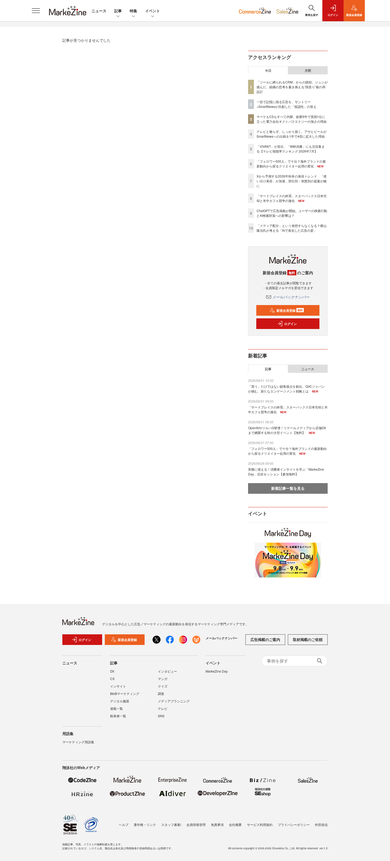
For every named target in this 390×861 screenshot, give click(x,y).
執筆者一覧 (118, 716)
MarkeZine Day (217, 671)
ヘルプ (123, 824)
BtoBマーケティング (124, 693)
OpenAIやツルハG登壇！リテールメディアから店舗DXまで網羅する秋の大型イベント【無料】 (287, 430)
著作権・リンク (145, 824)
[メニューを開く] (35, 10)
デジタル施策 (119, 701)
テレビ (162, 708)
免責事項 (217, 824)
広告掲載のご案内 (265, 639)
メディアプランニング (174, 701)
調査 (161, 693)
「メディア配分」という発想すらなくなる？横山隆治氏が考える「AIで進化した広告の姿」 (292, 228)
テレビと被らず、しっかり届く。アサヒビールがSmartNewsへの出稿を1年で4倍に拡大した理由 (292, 133)
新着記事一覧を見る (288, 488)
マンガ (162, 678)
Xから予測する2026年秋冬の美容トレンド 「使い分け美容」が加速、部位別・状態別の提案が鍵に (292, 181)
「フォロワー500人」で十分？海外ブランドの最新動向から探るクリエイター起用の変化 (291, 163)
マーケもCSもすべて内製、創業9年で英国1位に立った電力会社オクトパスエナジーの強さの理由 (292, 119)
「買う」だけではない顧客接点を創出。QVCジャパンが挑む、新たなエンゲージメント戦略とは (286, 388)
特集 (133, 10)
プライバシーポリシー (294, 824)
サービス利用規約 (259, 824)
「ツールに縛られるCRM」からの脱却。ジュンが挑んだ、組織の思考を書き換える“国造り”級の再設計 (292, 87)
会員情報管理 (196, 824)
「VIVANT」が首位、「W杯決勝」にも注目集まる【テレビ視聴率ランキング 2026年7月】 (291, 148)
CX (112, 678)
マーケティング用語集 (78, 742)
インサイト (118, 686)
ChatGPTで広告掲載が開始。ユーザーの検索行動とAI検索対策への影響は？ (292, 213)
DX (112, 671)
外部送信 (321, 824)
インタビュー (167, 671)
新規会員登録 (289, 310)
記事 (118, 10)
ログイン (290, 323)
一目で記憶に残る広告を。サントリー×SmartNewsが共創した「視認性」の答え (287, 104)
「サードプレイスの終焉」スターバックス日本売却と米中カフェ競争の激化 (292, 198)
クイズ (162, 686)
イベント (152, 10)
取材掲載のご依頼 (308, 639)
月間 (308, 70)
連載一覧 (116, 708)
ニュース (99, 10)
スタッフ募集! (171, 824)
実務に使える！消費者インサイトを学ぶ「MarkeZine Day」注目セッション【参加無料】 (286, 471)
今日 (268, 70)
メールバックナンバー (291, 296)
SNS (161, 716)
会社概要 (235, 824)
